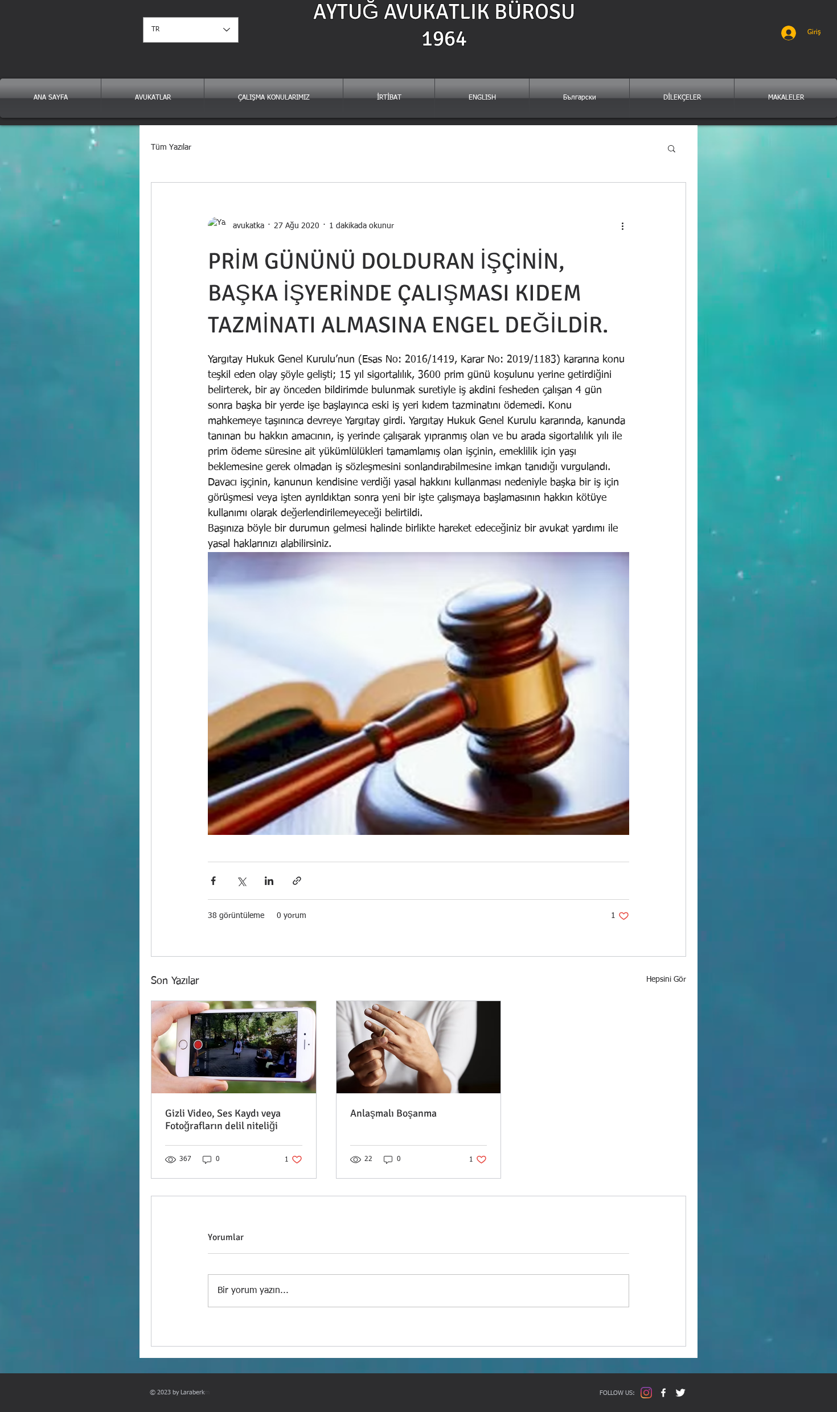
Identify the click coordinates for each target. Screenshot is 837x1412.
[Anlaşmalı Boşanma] (419, 1047)
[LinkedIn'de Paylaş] (269, 880)
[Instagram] (646, 1392)
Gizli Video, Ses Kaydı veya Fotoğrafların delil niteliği (223, 1119)
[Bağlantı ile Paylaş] (297, 880)
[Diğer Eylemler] (622, 226)
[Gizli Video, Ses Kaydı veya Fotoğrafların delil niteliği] (233, 1047)
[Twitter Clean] (680, 1392)
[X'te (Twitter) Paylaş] (241, 880)
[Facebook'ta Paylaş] (213, 880)
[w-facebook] (663, 1392)
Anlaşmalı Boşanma (393, 1113)
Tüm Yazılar (171, 147)
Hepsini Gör (666, 979)
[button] (671, 148)
